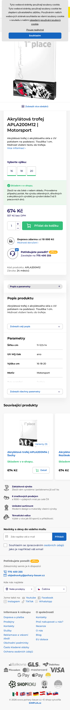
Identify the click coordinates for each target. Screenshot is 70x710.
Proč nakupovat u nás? (49, 621)
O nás (39, 630)
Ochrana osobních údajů (18, 651)
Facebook (47, 597)
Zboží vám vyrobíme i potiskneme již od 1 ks (35, 489)
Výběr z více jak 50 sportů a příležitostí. (32, 518)
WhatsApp (45, 601)
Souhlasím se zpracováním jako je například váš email (36, 547)
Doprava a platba (14, 617)
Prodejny (9, 621)
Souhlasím (35, 35)
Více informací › (16, 148)
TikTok (29, 601)
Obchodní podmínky (16, 642)
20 (31, 171)
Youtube (31, 597)
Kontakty (9, 626)
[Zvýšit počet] (18, 224)
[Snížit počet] (18, 228)
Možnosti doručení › (28, 242)
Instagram (14, 601)
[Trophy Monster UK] (22, 693)
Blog (38, 634)
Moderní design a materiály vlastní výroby (34, 508)
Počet (11, 226)
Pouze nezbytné (35, 29)
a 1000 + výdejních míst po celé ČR (30, 499)
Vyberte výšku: (17, 162)
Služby (7, 630)
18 (21, 171)
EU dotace (42, 639)
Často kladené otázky (16, 647)
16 (11, 171)
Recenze (41, 626)
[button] (32, 97)
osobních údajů (54, 545)
